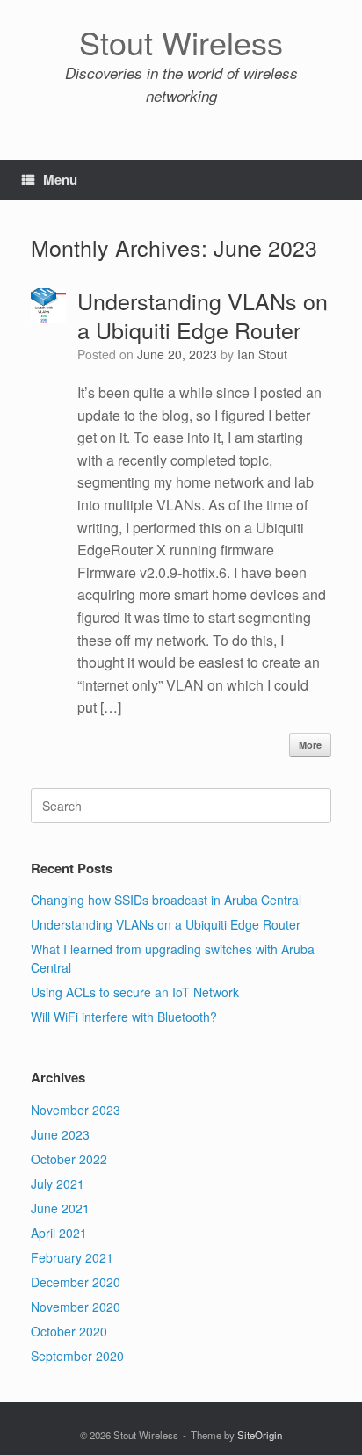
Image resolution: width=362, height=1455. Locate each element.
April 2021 (59, 1232)
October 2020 (69, 1331)
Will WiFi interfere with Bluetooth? (124, 1016)
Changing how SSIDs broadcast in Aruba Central (166, 899)
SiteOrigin (259, 1435)
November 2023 (75, 1109)
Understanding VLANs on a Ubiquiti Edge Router (202, 315)
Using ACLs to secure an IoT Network (135, 992)
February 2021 (72, 1257)
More (310, 744)
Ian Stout (262, 354)
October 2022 (69, 1159)
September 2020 (77, 1356)
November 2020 (75, 1306)
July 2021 (57, 1183)
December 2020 (75, 1282)
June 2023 (60, 1134)
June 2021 (60, 1208)
